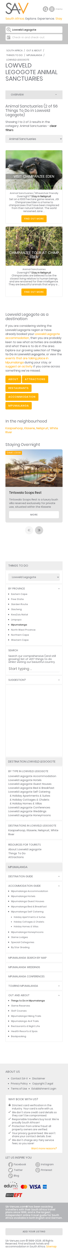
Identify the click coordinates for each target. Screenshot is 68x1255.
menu (52, 9)
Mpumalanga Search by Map (27, 957)
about (13, 379)
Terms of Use (19, 1088)
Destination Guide (20, 876)
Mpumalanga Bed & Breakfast (29, 906)
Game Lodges (19, 937)
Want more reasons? (44, 1148)
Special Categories (22, 942)
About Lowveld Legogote (25, 849)
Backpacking (18, 1036)
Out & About (34, 50)
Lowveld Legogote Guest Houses (29, 784)
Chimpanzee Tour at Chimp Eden (34, 254)
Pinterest (46, 1170)
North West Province (23, 629)
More (34, 514)
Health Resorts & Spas (24, 1031)
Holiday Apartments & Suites (31, 796)
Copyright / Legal (42, 1083)
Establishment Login (44, 1088)
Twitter (18, 1170)
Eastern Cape (19, 594)
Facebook (20, 1164)
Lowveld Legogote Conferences (29, 807)
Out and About (19, 995)
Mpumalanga (34, 55)
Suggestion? (17, 680)
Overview (17, 94)
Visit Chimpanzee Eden (34, 176)
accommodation (22, 397)
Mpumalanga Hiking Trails (26, 1016)
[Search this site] (45, 9)
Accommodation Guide (24, 885)
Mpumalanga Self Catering (27, 911)
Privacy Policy (19, 1083)
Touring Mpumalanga (23, 985)
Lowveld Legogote (17, 59)
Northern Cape (20, 635)
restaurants (18, 388)
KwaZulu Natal (19, 614)
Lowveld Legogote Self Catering (29, 792)
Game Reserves (20, 1005)
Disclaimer (38, 1078)
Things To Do (14, 55)
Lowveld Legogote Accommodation (32, 776)
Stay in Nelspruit (41, 196)
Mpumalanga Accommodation (29, 891)
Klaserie (29, 428)
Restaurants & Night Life (25, 1026)
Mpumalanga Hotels (23, 896)
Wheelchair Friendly (46, 193)
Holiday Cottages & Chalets (30, 800)
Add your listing (34, 1231)
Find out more (34, 218)
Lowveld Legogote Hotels (25, 780)
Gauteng (16, 609)
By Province (16, 588)
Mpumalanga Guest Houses (27, 901)
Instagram (47, 1164)
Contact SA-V (19, 1078)
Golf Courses (19, 1010)
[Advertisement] (34, 721)
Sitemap (51, 1246)
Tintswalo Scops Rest (25, 492)
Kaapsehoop (14, 428)
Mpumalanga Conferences (26, 976)
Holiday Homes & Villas (27, 803)
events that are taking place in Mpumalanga (26, 360)
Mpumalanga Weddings (24, 967)
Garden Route (19, 604)
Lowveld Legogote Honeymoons (29, 815)
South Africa (14, 50)
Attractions (16, 857)
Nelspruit (42, 428)
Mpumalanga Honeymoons (27, 932)
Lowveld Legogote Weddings (27, 811)
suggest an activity (18, 366)
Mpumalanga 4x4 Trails (25, 1021)
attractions (35, 379)
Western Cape (20, 640)
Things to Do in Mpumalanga (28, 1000)
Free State (17, 599)
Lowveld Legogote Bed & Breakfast (31, 788)
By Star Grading (20, 947)
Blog (16, 1175)
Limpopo (16, 619)
